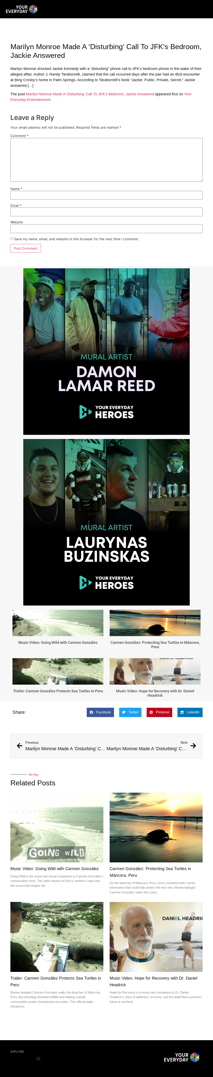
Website (16, 222)
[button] (100, 712)
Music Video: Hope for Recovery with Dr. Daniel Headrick (155, 693)
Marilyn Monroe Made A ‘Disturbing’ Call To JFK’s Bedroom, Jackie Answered (90, 94)
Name (16, 188)
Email (16, 205)
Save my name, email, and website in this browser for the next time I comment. (76, 239)
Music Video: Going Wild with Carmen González (58, 642)
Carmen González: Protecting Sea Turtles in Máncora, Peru (155, 644)
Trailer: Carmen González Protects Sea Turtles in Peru (58, 691)
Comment (19, 135)
